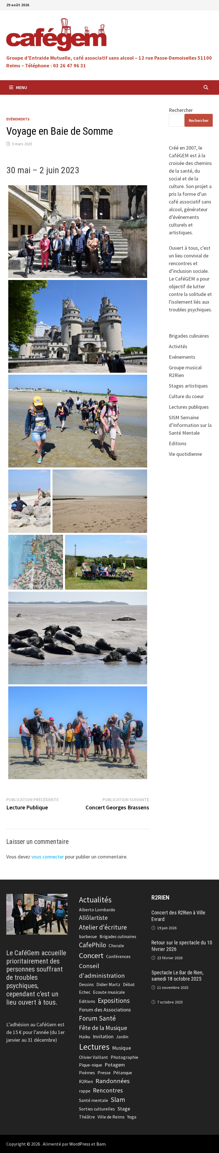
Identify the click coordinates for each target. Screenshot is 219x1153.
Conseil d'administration (102, 970)
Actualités (95, 900)
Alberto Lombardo (97, 909)
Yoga (131, 1117)
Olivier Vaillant (93, 1057)
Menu (21, 87)
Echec (84, 992)
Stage (123, 1108)
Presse (104, 1072)
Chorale (116, 945)
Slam (118, 1099)
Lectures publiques (189, 407)
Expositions (114, 1000)
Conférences (118, 956)
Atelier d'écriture (103, 927)
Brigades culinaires (189, 335)
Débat (129, 984)
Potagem (115, 1064)
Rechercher (181, 110)
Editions (177, 443)
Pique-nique (90, 1065)
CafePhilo (92, 945)
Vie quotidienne (185, 454)
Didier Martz (108, 984)
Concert (91, 955)
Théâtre (87, 1117)
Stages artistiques (188, 385)
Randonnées (113, 1081)
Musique (121, 1048)
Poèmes (87, 1072)
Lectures (94, 1046)
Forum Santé (97, 1018)
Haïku (84, 1036)
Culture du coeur (186, 396)
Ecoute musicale (109, 992)
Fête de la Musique (103, 1028)
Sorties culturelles (97, 1109)
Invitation (103, 1036)
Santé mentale (93, 1100)
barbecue (88, 936)
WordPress (79, 1144)
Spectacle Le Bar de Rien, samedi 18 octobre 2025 (177, 975)
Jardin (122, 1036)
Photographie (124, 1057)
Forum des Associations (105, 1009)
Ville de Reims (111, 1117)
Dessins (86, 984)
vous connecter (47, 856)
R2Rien (86, 1081)
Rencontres (108, 1090)
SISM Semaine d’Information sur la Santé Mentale (190, 425)
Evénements (18, 119)
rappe (84, 1091)
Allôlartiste (93, 918)
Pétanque (122, 1072)
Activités (178, 346)
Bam (101, 1144)
